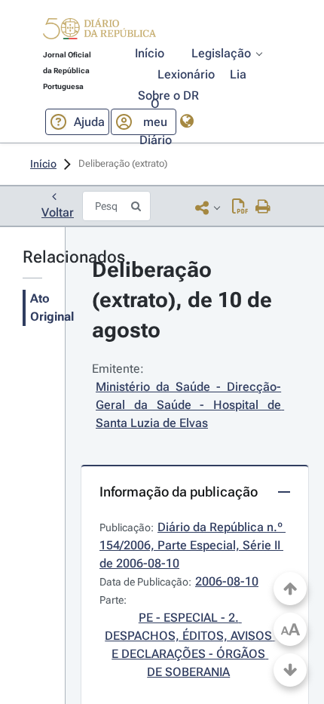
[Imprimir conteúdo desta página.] (263, 207)
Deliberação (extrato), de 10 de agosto (184, 300)
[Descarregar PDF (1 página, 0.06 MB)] (240, 207)
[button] (99, 31)
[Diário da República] (99, 32)
